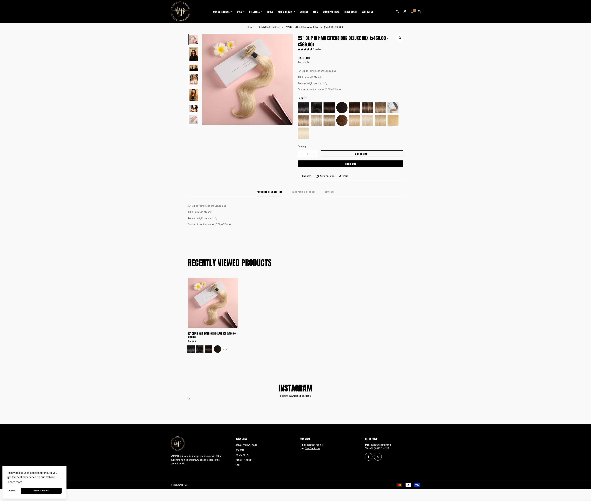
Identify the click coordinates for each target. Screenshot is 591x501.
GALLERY (304, 11)
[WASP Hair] (180, 11)
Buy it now (350, 164)
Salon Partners (331, 11)
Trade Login (350, 11)
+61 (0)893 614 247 (379, 448)
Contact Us (367, 11)
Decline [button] (12, 490)
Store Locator (244, 460)
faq (238, 465)
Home (250, 27)
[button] (305, 49)
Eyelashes (254, 11)
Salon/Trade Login (246, 445)
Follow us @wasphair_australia (295, 395)
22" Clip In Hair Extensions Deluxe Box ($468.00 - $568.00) (212, 335)
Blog (315, 11)
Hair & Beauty (285, 11)
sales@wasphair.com (381, 444)
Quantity (302, 146)
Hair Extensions (221, 11)
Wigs (239, 11)
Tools (270, 11)
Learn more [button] (15, 482)
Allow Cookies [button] (41, 490)
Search (240, 450)
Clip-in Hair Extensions (269, 27)
